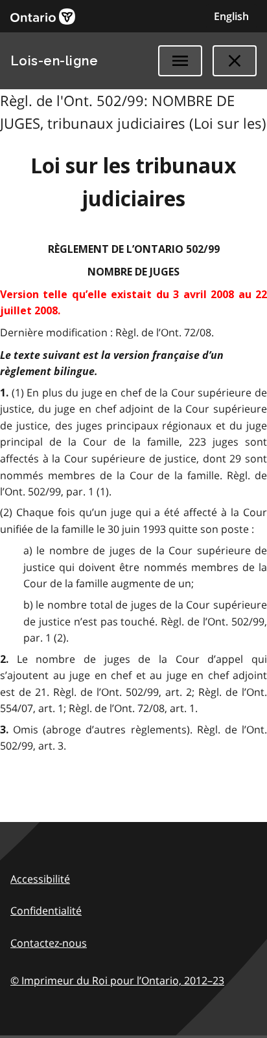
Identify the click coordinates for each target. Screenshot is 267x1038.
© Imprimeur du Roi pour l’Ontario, (117, 980)
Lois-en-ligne (54, 61)
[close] (235, 60)
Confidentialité (46, 910)
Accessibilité (40, 879)
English (231, 16)
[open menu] (180, 60)
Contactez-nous (48, 943)
